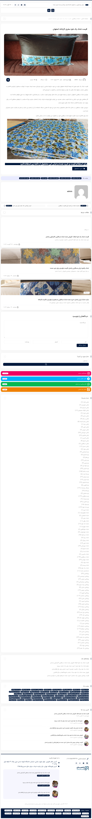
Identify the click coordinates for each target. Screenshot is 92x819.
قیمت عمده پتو (56, 698)
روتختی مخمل (85, 643)
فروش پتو (18, 694)
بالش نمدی (86, 446)
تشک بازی (86, 518)
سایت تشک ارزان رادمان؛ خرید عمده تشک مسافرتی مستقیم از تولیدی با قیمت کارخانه (63, 300)
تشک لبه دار (85, 551)
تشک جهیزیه (85, 527)
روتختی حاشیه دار (84, 621)
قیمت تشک (44, 178)
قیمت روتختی (13, 696)
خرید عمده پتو (16, 690)
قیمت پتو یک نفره (38, 700)
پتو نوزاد (87, 504)
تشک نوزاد (86, 562)
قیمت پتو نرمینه (62, 700)
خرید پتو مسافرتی (75, 692)
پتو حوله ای (86, 466)
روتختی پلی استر (84, 612)
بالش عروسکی (85, 433)
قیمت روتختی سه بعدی (69, 698)
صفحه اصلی (84, 19)
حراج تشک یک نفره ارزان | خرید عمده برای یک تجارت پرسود (73, 666)
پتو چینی (86, 463)
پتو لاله (87, 491)
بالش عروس (85, 430)
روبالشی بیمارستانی (84, 582)
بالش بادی (86, 416)
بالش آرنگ (86, 402)
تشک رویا (86, 538)
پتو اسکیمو (86, 455)
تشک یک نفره (85, 568)
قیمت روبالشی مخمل (25, 696)
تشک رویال (86, 540)
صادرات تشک (45, 692)
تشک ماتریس (85, 554)
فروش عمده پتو (27, 694)
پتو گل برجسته (85, 488)
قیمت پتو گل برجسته (50, 700)
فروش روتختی (62, 694)
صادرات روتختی (34, 692)
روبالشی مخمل (85, 596)
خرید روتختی (26, 690)
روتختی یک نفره (84, 648)
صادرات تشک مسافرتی (65, 178)
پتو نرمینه (86, 499)
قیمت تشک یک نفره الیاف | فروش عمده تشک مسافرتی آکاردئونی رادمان (67, 237)
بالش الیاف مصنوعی (83, 410)
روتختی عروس (85, 640)
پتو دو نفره (86, 471)
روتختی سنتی (85, 634)
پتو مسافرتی (85, 496)
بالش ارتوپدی (85, 405)
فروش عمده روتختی (39, 694)
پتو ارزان (28, 700)
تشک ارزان (85, 690)
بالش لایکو (86, 441)
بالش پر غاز (86, 419)
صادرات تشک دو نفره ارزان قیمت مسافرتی (69, 206)
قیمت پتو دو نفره (36, 698)
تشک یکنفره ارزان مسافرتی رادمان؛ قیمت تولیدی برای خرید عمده (69, 268)
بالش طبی (86, 427)
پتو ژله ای (86, 474)
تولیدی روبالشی (67, 690)
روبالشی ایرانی (85, 579)
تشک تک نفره (85, 524)
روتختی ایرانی (85, 604)
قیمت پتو (46, 698)
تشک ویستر (86, 565)
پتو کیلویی (86, 485)
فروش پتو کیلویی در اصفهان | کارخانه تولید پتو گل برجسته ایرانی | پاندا (75, 5)
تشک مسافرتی (76, 19)
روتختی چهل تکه (84, 618)
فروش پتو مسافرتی (83, 696)
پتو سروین (86, 480)
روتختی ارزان (54, 692)
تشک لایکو (86, 549)
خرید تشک (47, 690)
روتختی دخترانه (85, 626)
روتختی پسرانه (85, 607)
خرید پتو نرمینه (64, 692)
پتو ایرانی (86, 460)
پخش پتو (21, 700)
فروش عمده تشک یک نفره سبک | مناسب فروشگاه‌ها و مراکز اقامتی (71, 672)
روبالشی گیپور (85, 593)
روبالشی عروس (85, 590)
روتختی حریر (85, 623)
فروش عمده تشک (51, 694)
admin (76, 80)
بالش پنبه (86, 424)
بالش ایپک (86, 413)
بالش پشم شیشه (84, 422)
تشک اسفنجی (85, 516)
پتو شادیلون (85, 482)
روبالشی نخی (85, 598)
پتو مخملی (86, 493)
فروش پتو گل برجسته (70, 696)
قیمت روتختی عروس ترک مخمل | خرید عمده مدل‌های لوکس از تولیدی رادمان (68, 676)
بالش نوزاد (86, 449)
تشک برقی (86, 521)
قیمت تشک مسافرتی (35, 178)
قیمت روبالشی (37, 696)
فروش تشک (84, 694)
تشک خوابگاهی (85, 529)
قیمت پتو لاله (84, 700)
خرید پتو (85, 692)
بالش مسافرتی (85, 444)
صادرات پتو (24, 692)
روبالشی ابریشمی (84, 576)
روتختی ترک (85, 615)
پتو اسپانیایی (85, 452)
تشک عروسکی (85, 546)
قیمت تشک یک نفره (24, 178)
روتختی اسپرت (85, 601)
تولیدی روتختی (57, 690)
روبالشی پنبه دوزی (84, 585)
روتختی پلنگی (85, 610)
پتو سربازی (86, 477)
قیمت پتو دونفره (25, 698)
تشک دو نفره (85, 535)
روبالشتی (86, 574)
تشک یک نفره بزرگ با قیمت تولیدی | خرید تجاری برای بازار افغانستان (70, 669)
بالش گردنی (86, 438)
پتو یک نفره (86, 507)
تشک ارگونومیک (84, 513)
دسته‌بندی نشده (84, 571)
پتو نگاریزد (86, 502)
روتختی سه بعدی (84, 637)
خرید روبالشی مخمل (37, 690)
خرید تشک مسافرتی (76, 178)
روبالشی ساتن (85, 587)
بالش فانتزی (85, 435)
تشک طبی (86, 543)
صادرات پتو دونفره (14, 692)
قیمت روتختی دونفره (82, 698)
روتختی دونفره (85, 629)
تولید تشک (76, 690)
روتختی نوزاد (85, 645)
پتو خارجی (86, 468)
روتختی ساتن (85, 632)
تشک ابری (86, 510)
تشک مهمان (85, 560)
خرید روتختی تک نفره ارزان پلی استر (22, 206)
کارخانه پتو (13, 700)
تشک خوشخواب (84, 532)
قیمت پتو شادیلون (14, 698)
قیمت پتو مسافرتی (73, 700)
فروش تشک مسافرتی (53, 178)
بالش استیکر (85, 408)
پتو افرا (87, 457)
